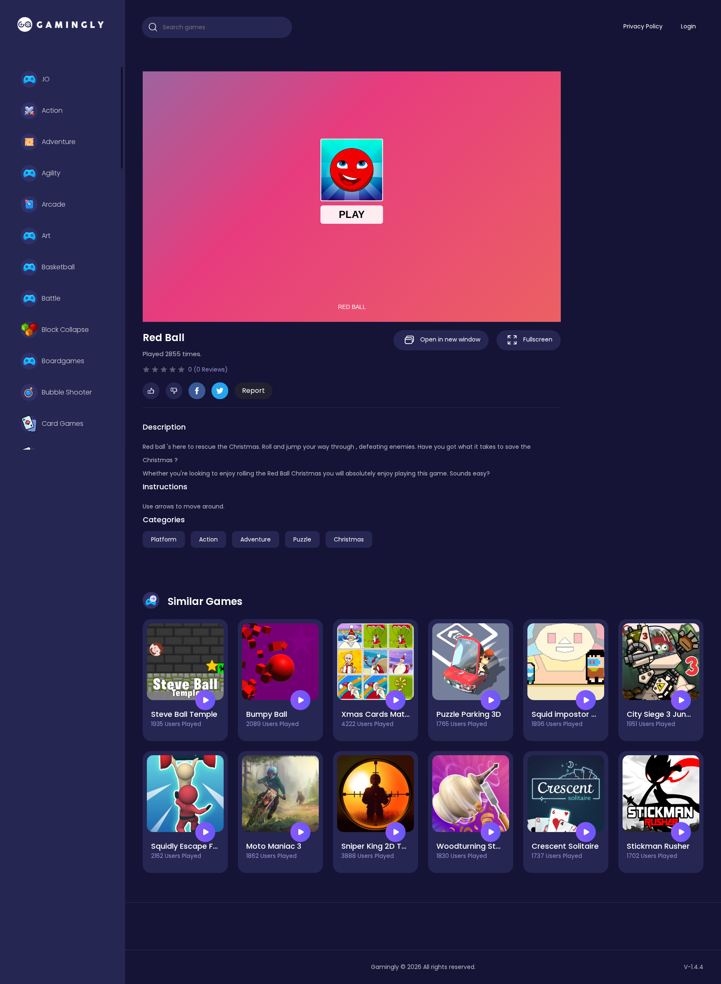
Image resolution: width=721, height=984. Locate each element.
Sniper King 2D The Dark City (394, 846)
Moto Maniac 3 (273, 846)
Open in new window (449, 339)
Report (253, 390)
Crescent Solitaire (565, 846)
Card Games (62, 423)
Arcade (54, 204)
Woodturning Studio (474, 846)
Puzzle (302, 539)
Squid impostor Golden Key (583, 714)
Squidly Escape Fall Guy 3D (200, 846)
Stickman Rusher (658, 846)
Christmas (349, 539)
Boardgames (63, 361)
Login (688, 26)
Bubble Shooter (67, 392)
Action (52, 110)
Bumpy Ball (266, 714)
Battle (51, 298)
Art (46, 235)
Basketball (58, 267)
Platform (163, 539)
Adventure (59, 142)
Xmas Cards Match (377, 714)
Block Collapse (65, 329)
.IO (46, 79)
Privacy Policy (643, 26)
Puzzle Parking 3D (468, 714)
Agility (51, 173)
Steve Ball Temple (184, 714)
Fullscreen (537, 339)
